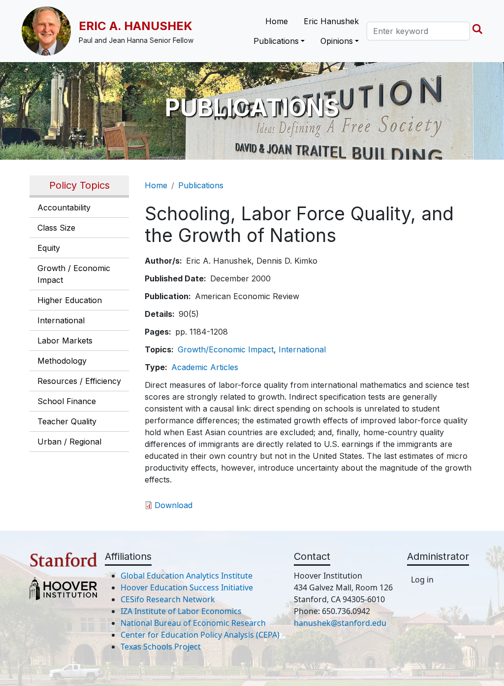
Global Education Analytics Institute (186, 575)
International (61, 320)
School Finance (66, 401)
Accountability (64, 207)
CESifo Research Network (168, 599)
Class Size (56, 228)
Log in (422, 579)
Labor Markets (65, 340)
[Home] (50, 31)
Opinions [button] (336, 41)
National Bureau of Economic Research (193, 622)
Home (276, 21)
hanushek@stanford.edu (340, 622)
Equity (48, 248)
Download (173, 505)
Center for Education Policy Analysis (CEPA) (200, 634)
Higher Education (69, 300)
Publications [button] (276, 41)
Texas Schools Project (161, 646)
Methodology (62, 361)
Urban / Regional (69, 441)
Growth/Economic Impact (226, 349)
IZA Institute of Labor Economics (181, 611)
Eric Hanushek (331, 21)
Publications (200, 185)
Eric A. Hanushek (135, 26)
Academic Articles (204, 367)
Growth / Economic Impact (73, 274)
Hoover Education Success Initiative (187, 587)
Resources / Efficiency (79, 381)
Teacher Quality (66, 421)
